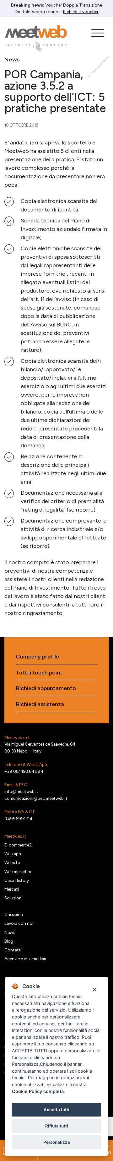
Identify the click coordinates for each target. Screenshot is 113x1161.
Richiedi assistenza (40, 704)
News (9, 932)
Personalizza (56, 1142)
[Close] (94, 989)
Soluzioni (13, 897)
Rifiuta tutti (56, 1125)
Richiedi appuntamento (46, 688)
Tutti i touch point (39, 672)
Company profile (37, 656)
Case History (16, 880)
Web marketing (18, 871)
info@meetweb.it (21, 791)
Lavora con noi (18, 923)
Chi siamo (13, 914)
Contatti (13, 949)
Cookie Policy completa (38, 1091)
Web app (12, 853)
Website (12, 862)
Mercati (11, 889)
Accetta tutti (56, 1109)
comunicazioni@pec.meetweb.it (35, 798)
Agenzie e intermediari (25, 958)
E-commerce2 (18, 844)
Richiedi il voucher (81, 11)
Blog (8, 941)
